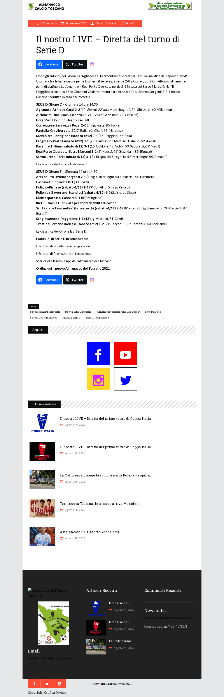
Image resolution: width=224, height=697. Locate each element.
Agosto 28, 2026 (74, 510)
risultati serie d (71, 317)
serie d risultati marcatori (45, 311)
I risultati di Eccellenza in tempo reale (63, 246)
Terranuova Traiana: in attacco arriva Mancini (99, 503)
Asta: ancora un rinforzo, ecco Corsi (89, 532)
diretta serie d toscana (78, 311)
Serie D (129, 23)
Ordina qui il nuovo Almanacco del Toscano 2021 (73, 268)
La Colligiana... (121, 641)
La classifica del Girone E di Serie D (61, 231)
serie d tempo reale (97, 317)
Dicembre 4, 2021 (76, 23)
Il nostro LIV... (120, 603)
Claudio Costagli (106, 23)
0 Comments (49, 23)
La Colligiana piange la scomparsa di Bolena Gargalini (105, 475)
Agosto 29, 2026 (74, 424)
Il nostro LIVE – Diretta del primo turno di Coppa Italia (105, 418)
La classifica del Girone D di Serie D (61, 164)
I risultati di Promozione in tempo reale (64, 253)
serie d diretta (153, 311)
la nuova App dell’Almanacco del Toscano (82, 261)
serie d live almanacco (43, 317)
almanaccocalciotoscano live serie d (118, 311)
